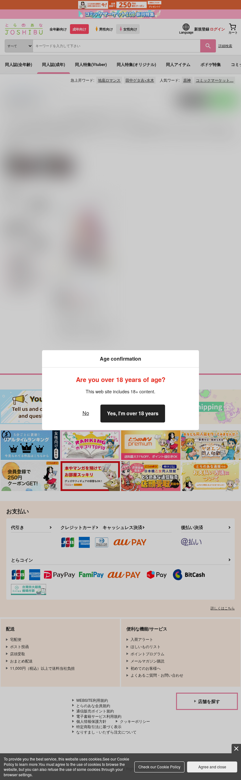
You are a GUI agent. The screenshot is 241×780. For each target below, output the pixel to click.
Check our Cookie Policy (159, 766)
